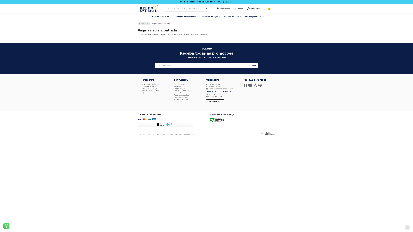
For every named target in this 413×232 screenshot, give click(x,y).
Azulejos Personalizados (151, 84)
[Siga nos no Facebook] (246, 85)
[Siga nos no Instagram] (256, 85)
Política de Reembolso (182, 91)
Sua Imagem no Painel (150, 91)
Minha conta (255, 8)
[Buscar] (205, 8)
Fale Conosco (179, 84)
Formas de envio (180, 93)
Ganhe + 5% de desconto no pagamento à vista (200, 2)
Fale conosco (215, 101)
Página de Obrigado (181, 97)
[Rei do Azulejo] (150, 9)
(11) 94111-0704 (214, 84)
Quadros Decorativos (150, 93)
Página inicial (144, 23)
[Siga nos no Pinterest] (260, 85)
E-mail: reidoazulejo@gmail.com (220, 89)
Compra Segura (179, 89)
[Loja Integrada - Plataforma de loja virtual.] (269, 133)
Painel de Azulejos (149, 86)
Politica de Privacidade (182, 99)
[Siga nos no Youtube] (250, 85)
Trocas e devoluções (181, 95)
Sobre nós (177, 86)
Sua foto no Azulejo (149, 89)
